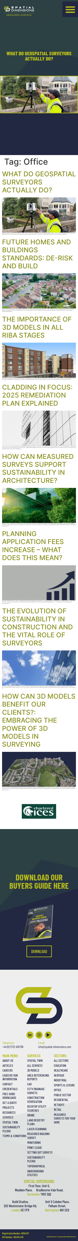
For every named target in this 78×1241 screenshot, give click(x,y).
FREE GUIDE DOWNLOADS (9, 1096)
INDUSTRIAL (60, 1080)
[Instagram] (39, 1035)
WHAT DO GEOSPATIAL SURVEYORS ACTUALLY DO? (39, 182)
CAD (29, 1084)
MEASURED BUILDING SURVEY (38, 1136)
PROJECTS (8, 1107)
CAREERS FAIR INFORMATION (10, 1077)
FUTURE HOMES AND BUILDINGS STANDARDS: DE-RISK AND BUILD (37, 254)
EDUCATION (60, 1065)
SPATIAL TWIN (10, 1122)
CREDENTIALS (10, 1089)
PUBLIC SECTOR (62, 1095)
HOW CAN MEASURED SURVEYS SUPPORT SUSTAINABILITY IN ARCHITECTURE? (38, 468)
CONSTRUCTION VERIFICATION (35, 1099)
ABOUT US (7, 1060)
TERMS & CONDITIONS (14, 1136)
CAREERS (7, 1070)
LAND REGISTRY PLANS (36, 1122)
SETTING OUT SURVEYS (40, 1152)
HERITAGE (59, 1075)
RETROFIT (59, 1105)
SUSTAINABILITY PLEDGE (11, 1129)
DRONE (31, 1115)
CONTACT (7, 1084)
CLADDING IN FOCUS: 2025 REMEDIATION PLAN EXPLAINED (37, 395)
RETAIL (57, 1109)
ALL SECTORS (61, 1060)
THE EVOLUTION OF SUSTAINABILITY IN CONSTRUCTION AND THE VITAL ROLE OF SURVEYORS (37, 627)
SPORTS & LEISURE (64, 1085)
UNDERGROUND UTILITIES (35, 1173)
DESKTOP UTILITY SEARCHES (36, 1108)
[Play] (48, 1035)
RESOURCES (9, 1112)
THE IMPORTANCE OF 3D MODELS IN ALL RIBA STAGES (37, 327)
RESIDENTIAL (61, 1100)
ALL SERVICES (35, 1065)
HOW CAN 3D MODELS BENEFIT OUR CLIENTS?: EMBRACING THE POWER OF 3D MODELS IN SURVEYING (39, 720)
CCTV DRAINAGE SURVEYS (36, 1091)
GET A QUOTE (9, 1103)
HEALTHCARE (61, 1070)
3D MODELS (33, 1070)
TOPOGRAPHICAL (36, 1166)
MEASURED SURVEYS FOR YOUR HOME (64, 1118)
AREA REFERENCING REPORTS (38, 1077)
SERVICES (7, 1117)
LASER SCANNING (37, 1129)
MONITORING (34, 1142)
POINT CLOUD (34, 1147)
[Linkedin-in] (29, 1035)
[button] (70, 9)
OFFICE (57, 1090)
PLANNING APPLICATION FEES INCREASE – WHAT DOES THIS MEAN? (33, 546)
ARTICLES (7, 1065)
